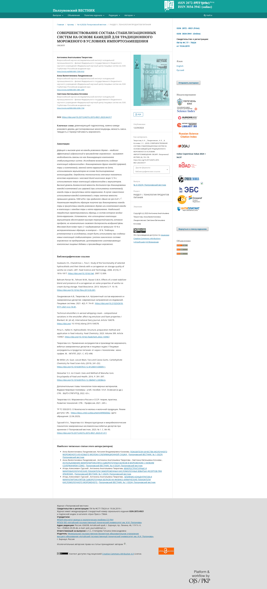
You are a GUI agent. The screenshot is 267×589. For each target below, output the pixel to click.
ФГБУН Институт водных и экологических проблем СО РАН (85, 519)
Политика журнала (93, 15)
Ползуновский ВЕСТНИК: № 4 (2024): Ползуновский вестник (114, 465)
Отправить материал (188, 83)
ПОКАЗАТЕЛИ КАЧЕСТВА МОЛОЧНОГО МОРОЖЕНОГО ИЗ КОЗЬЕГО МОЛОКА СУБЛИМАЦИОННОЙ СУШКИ (115, 453)
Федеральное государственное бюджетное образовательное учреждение (103, 533)
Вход (212, 2)
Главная (60, 24)
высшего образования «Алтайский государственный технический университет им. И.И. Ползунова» (105, 536)
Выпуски (57, 15)
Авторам (128, 15)
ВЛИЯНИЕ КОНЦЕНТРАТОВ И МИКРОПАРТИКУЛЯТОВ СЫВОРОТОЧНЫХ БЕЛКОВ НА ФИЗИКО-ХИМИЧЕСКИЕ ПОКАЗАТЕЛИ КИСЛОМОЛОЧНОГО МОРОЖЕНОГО (107, 479)
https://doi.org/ (64, 323)
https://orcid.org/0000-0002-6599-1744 (70, 108)
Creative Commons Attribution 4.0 (118, 553)
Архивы (70, 24)
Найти (209, 15)
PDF (139, 114)
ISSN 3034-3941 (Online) (189, 33)
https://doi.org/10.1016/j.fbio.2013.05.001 (76, 290)
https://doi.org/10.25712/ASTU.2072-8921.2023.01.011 (82, 433)
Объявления (74, 15)
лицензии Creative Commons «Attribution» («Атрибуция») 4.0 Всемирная (151, 238)
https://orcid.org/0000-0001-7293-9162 (70, 71)
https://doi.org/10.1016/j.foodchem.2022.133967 (87, 336)
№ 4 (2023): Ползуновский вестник (91, 24)
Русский (180, 70)
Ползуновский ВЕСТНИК (74, 10)
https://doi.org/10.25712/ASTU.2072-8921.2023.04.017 (87, 117)
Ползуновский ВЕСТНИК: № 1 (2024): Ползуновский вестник (127, 482)
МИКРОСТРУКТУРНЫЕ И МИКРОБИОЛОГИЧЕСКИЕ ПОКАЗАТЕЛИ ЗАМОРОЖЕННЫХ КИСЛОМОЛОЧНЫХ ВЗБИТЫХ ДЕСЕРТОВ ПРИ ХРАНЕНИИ (112, 471)
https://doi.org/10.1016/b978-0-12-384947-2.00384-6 (81, 380)
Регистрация (201, 2)
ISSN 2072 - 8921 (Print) (188, 28)
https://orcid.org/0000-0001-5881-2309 (70, 90)
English (180, 66)
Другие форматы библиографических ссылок (147, 169)
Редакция (113, 15)
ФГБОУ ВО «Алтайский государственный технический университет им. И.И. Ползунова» (99, 522)
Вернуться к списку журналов (193, 229)
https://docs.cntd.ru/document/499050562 (90, 412)
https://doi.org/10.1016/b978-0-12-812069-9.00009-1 (81, 366)
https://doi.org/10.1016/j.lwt (81, 273)
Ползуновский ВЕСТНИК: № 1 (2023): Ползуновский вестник (103, 474)
